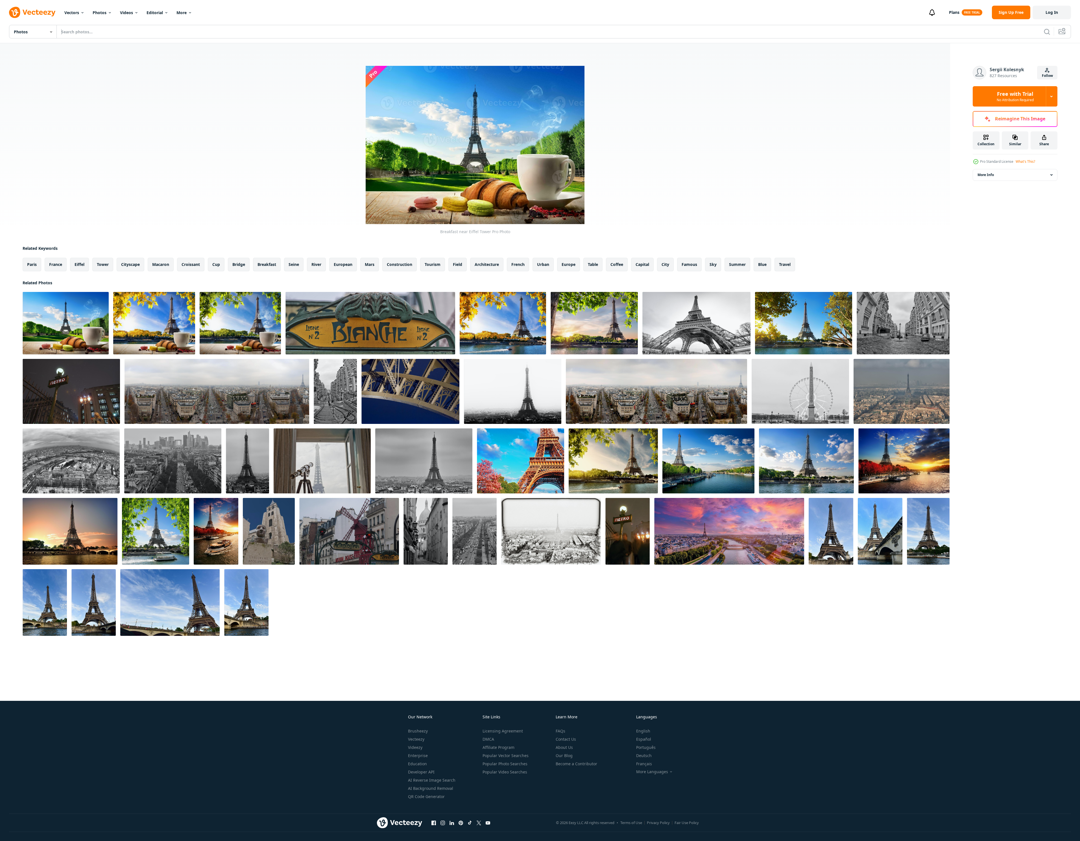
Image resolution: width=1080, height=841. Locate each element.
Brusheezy (418, 731)
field (457, 264)
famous (689, 264)
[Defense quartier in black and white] (172, 460)
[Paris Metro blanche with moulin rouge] (349, 531)
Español (643, 739)
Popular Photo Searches (505, 763)
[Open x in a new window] (479, 822)
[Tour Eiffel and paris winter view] (902, 391)
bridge (238, 264)
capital (642, 264)
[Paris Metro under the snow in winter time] (71, 391)
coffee (616, 264)
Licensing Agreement (503, 731)
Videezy (415, 747)
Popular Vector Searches (506, 755)
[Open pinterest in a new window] (461, 822)
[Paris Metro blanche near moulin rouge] (370, 323)
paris (32, 264)
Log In (1052, 12)
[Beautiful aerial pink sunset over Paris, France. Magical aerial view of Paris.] (729, 531)
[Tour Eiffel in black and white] (696, 323)
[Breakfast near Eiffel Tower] (66, 323)
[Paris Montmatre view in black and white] (425, 531)
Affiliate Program (498, 747)
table (593, 264)
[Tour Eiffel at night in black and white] (512, 391)
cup (216, 264)
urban (543, 264)
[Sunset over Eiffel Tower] (594, 323)
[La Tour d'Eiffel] (155, 531)
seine (294, 264)
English (643, 731)
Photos (99, 12)
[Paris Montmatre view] (903, 323)
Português (646, 747)
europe (568, 264)
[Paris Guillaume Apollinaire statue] (269, 531)
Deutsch (644, 755)
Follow (1047, 75)
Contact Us (566, 739)
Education (417, 763)
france (55, 264)
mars (369, 264)
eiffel (79, 264)
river (316, 264)
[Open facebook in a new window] (433, 822)
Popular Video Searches (505, 772)
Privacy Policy (658, 822)
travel (785, 264)
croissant (191, 264)
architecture (487, 264)
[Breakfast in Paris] (240, 323)
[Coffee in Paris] (154, 323)
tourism (432, 264)
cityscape (130, 264)
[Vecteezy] (32, 12)
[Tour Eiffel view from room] (322, 460)
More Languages (652, 772)
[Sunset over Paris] (613, 460)
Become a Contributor (576, 763)
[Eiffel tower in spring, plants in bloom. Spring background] (520, 460)
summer (737, 264)
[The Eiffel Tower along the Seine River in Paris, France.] (831, 531)
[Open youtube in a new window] (488, 822)
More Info (986, 174)
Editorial (155, 12)
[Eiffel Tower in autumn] (904, 460)
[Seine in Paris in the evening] (803, 323)
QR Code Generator (426, 796)
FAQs (560, 731)
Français (644, 763)
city (665, 264)
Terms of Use (631, 822)
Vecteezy (416, 739)
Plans (954, 12)
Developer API (421, 772)
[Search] (1047, 31)
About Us (564, 747)
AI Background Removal (430, 788)
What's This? (1025, 161)
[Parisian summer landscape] (806, 460)
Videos (126, 12)
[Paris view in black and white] (800, 391)
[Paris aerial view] (217, 391)
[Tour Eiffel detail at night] (410, 391)
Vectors (71, 12)
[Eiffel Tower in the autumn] (216, 531)
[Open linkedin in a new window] (452, 822)
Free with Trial (1015, 96)
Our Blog (564, 755)
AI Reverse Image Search (431, 780)
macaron (160, 264)
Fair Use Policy (687, 822)
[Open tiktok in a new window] (470, 822)
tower (103, 264)
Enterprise (418, 755)
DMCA (488, 739)
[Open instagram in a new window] (442, 822)
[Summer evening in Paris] (70, 531)
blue (762, 264)
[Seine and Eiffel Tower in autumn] (503, 323)
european (343, 264)
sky (713, 264)
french (518, 264)
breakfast (267, 264)
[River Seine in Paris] (708, 460)
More (181, 12)
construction (399, 264)
